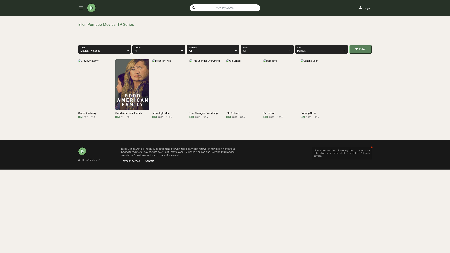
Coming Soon (308, 113)
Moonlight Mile (161, 113)
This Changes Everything (203, 113)
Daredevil (269, 113)
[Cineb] (92, 8)
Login (364, 7)
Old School (232, 113)
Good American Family (128, 113)
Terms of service (130, 161)
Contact (149, 161)
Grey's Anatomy (87, 113)
